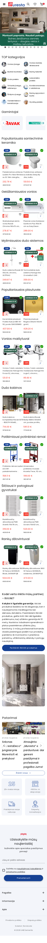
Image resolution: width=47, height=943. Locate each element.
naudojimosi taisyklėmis (29, 868)
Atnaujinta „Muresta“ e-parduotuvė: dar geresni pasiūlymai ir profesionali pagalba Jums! (34, 754)
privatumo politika (15, 871)
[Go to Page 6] (23, 47)
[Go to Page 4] (16, 47)
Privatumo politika (13, 920)
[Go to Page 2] (9, 47)
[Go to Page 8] (31, 47)
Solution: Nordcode (23, 926)
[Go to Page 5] (20, 47)
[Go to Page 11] (41, 47)
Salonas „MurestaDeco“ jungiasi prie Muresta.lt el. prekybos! (11, 750)
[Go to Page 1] (5, 47)
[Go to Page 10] (38, 47)
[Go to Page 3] (12, 47)
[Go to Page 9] (34, 47)
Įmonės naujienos (9, 738)
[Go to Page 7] (27, 47)
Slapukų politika (34, 920)
